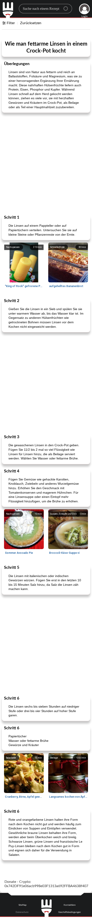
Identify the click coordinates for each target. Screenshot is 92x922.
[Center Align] (67, 6)
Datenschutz (22, 912)
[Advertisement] (46, 163)
